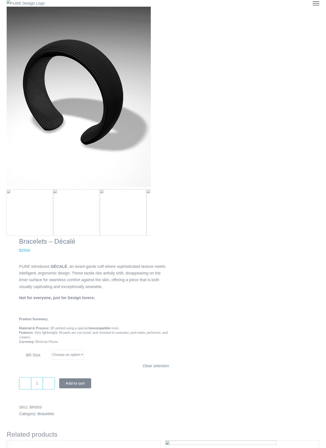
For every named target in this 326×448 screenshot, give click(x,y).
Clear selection (156, 366)
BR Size (33, 355)
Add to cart (75, 383)
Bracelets (45, 414)
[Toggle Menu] (316, 3)
